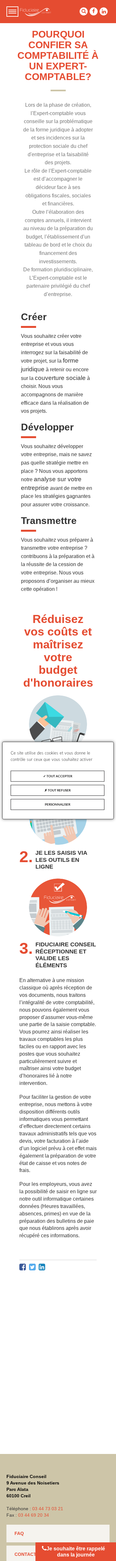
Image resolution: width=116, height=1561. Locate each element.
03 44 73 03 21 (47, 1508)
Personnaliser (57, 804)
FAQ (19, 1533)
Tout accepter (59, 776)
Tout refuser (59, 790)
